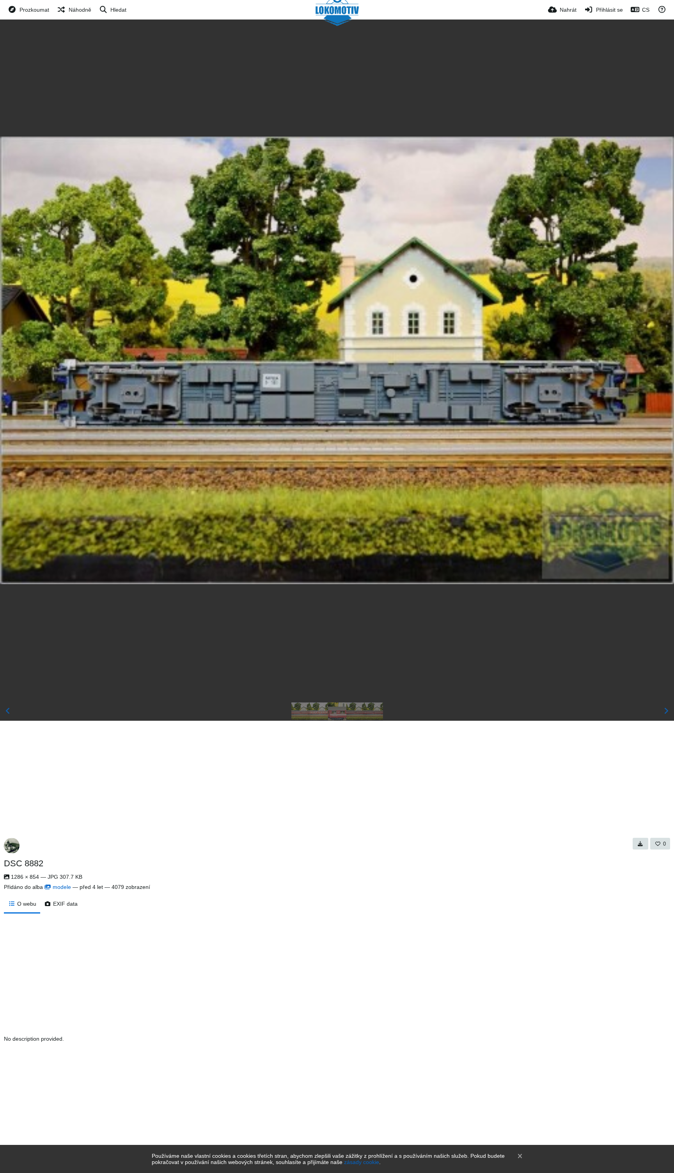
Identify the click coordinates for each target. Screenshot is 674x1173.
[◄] (8, 711)
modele (62, 887)
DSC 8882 (23, 863)
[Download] (640, 844)
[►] (666, 711)
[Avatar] (12, 845)
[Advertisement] (337, 78)
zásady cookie (361, 1162)
